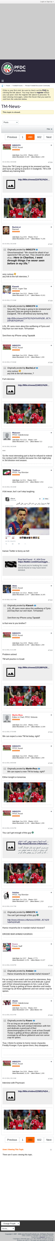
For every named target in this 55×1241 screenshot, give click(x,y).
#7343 (50, 650)
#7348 (50, 965)
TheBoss (16, 470)
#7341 (50, 487)
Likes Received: (18, 157)
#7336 (50, 162)
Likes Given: (35, 157)
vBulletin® (42, 1237)
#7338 (50, 301)
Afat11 (15, 1001)
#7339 (50, 362)
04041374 (16, 145)
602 (39, 137)
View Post (37, 249)
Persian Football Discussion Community (37, 85)
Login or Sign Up (46, 2)
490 (30, 137)
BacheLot (16, 227)
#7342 (50, 600)
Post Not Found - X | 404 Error (31, 559)
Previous (12, 137)
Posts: (31, 155)
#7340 (50, 447)
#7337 (50, 244)
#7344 (50, 732)
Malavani (16, 433)
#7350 (50, 1079)
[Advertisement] (27, 31)
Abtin (14, 586)
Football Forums (18, 85)
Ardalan (15, 892)
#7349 (50, 1015)
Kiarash (15, 286)
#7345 (50, 763)
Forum (8, 85)
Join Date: (16, 155)
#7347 (50, 907)
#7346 (50, 828)
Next (49, 137)
